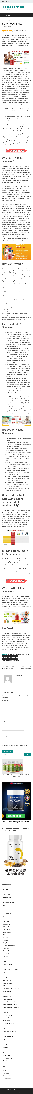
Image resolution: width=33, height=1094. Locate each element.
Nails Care (5, 1012)
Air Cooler (5, 892)
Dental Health (7, 929)
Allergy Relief (6, 894)
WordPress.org (7, 1078)
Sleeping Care (6, 1039)
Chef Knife (6, 921)
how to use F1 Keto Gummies (9, 659)
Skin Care (5, 1034)
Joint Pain (5, 977)
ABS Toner (5, 889)
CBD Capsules (7, 910)
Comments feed (7, 1076)
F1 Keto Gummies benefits (23, 654)
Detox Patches (7, 932)
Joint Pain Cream (7, 980)
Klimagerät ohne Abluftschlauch (12, 988)
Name (4, 721)
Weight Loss (13, 20)
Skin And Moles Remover (10, 1031)
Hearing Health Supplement (10, 969)
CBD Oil (5, 916)
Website (4, 736)
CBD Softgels (6, 918)
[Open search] (29, 15)
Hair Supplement (7, 959)
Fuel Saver (5, 940)
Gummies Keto (7, 951)
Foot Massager (7, 937)
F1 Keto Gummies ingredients (9, 656)
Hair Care (5, 956)
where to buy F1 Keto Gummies (10, 660)
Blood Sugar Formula (8, 900)
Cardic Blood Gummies (9, 908)
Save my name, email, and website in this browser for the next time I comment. (15, 746)
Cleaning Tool (6, 924)
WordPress (11, 1092)
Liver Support (6, 993)
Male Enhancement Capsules (11, 1001)
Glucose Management (9, 945)
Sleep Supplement (8, 1036)
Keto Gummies (5, 20)
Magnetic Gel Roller (8, 996)
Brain (4, 905)
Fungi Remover (7, 943)
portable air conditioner (9, 1018)
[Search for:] (16, 754)
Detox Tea (5, 935)
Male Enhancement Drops (10, 1004)
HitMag (18, 1092)
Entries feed (6, 1073)
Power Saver (6, 1020)
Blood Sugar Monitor (8, 902)
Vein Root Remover (8, 1052)
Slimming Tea (6, 1042)
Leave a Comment (7, 26)
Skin (4, 1028)
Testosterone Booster (9, 1044)
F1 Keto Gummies (11, 654)
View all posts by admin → (20, 678)
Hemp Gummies (7, 975)
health (4, 961)
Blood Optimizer (7, 897)
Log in (4, 1070)
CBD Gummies (7, 913)
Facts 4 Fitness (13, 7)
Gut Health (6, 953)
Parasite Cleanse (7, 1015)
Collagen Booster (7, 926)
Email (4, 729)
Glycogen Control (8, 948)
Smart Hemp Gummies (10, 774)
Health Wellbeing (7, 967)
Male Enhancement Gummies (11, 1007)
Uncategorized (7, 1047)
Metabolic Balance (8, 1010)
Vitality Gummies (7, 1058)
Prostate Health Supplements (11, 1026)
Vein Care (5, 1050)
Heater (5, 972)
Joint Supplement (7, 983)
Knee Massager (7, 991)
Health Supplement (8, 964)
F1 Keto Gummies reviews (8, 657)
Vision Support (7, 1055)
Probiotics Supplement (9, 1023)
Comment (5, 701)
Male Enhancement (8, 999)
